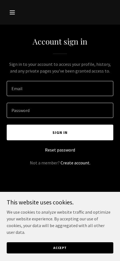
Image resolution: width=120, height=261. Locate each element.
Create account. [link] (75, 163)
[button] (15, 12)
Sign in (60, 132)
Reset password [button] (60, 150)
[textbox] (60, 88)
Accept (60, 248)
